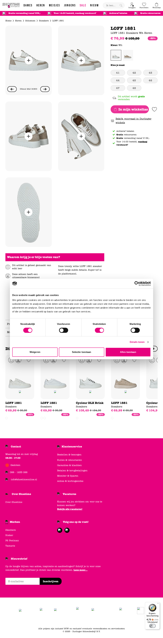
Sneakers (44, 20)
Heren (18, 20)
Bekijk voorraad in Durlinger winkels (133, 120)
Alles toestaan (128, 352)
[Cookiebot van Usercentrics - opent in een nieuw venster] (137, 283)
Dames (82, 621)
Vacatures (69, 494)
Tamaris (10, 545)
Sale (120, 621)
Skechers (10, 530)
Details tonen (137, 342)
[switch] (63, 330)
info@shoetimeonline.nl (24, 479)
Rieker (9, 535)
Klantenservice (72, 446)
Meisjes (111, 621)
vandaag (142, 141)
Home (8, 20)
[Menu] (158, 604)
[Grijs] (44, 418)
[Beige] (127, 55)
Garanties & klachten (69, 465)
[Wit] (116, 55)
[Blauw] (42, 418)
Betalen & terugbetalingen (72, 470)
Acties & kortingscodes (70, 481)
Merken (15, 521)
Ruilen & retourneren (69, 460)
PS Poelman (12, 540)
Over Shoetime (21, 494)
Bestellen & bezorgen (69, 454)
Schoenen (30, 20)
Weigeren (35, 352)
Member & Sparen (67, 475)
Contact (16, 446)
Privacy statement (67, 621)
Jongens (101, 621)
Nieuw (128, 621)
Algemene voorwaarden (43, 621)
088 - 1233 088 (18, 472)
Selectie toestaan (81, 352)
